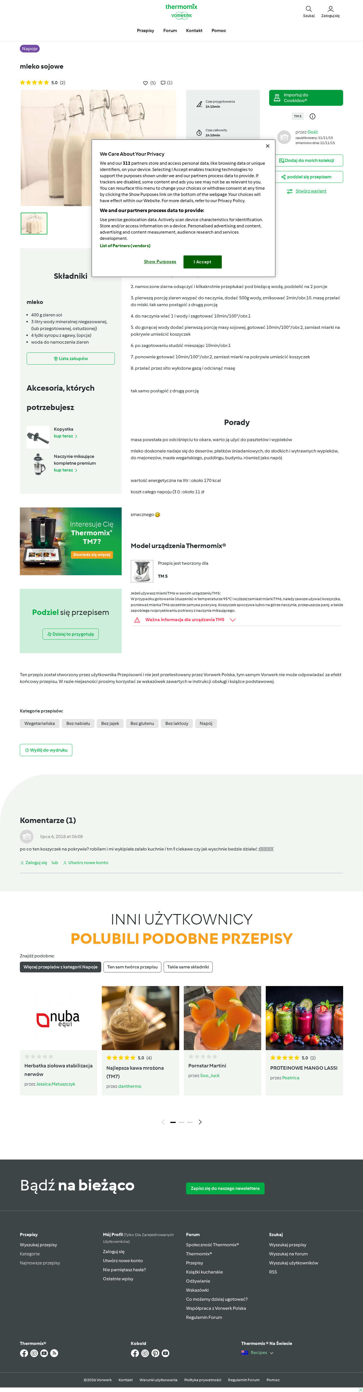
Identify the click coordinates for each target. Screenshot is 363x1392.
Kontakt (126, 1380)
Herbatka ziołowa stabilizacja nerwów (58, 1070)
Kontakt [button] (194, 30)
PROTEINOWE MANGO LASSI (303, 1068)
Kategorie (30, 1253)
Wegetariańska (39, 723)
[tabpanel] (181, 1057)
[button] (309, 11)
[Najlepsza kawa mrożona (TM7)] (140, 1018)
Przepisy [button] (145, 30)
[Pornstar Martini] (222, 1018)
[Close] (267, 146)
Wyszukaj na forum (288, 1253)
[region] (183, 208)
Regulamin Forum (204, 1317)
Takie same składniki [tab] (188, 967)
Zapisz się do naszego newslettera (225, 1188)
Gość (312, 132)
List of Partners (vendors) (125, 245)
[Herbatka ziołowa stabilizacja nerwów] (58, 1018)
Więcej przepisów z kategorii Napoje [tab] (61, 967)
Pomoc (273, 1380)
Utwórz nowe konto (123, 1260)
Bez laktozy (176, 723)
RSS (273, 1272)
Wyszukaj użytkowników (293, 1263)
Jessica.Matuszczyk (55, 1084)
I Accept (203, 262)
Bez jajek (110, 723)
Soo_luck (210, 1075)
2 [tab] (181, 1122)
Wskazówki (197, 1290)
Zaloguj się (113, 1251)
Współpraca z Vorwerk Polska (216, 1308)
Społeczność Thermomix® (212, 1244)
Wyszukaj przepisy (38, 1244)
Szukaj (276, 1234)
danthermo (130, 1086)
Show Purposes (160, 261)
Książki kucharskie (204, 1272)
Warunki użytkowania (159, 1380)
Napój (206, 723)
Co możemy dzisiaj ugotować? (217, 1299)
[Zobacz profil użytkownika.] (284, 136)
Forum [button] (170, 30)
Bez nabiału (78, 723)
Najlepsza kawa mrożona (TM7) (135, 1072)
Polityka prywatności (202, 1380)
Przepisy (29, 1234)
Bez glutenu (142, 723)
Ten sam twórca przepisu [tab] (132, 967)
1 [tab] (173, 1122)
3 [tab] (190, 1122)
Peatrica (290, 1077)
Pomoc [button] (219, 30)
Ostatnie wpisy (118, 1278)
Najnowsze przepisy (40, 1263)
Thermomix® (199, 1253)
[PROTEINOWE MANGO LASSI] (304, 1018)
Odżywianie (198, 1281)
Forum (193, 1234)
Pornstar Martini (207, 1066)
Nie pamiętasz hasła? (124, 1269)
